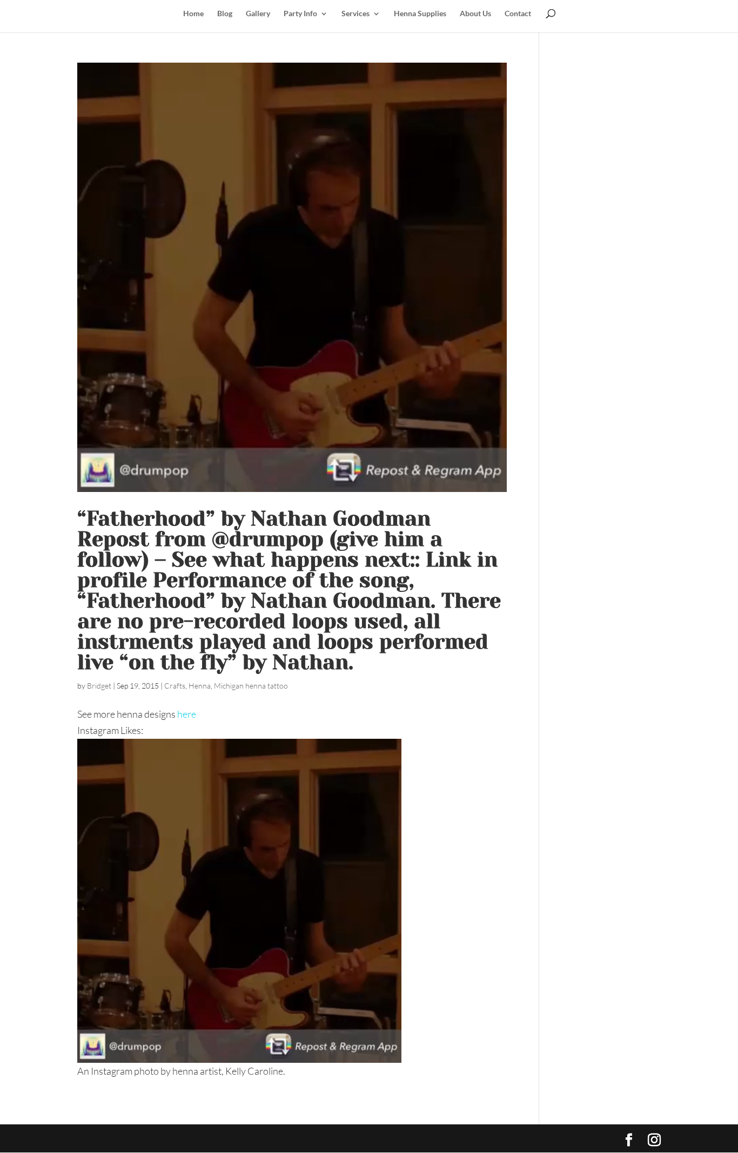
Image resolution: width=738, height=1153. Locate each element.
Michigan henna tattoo (251, 685)
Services (355, 14)
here (186, 714)
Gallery (258, 14)
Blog (224, 14)
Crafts (174, 685)
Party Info (300, 14)
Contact (518, 14)
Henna (200, 685)
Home (193, 14)
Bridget (99, 685)
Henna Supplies (420, 14)
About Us (475, 14)
